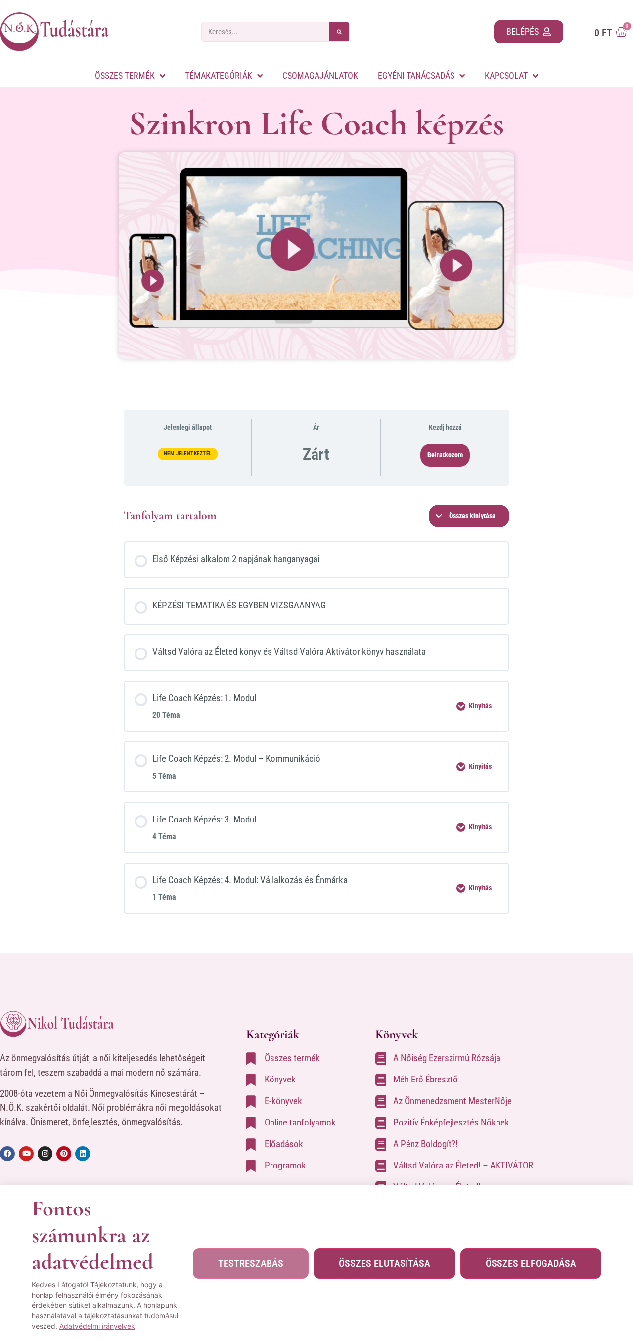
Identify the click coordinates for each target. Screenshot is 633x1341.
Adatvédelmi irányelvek (97, 1326)
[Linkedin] (82, 1153)
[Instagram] (45, 1153)
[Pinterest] (63, 1153)
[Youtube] (26, 1153)
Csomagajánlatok (320, 75)
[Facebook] (7, 1153)
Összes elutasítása (384, 1263)
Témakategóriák (218, 75)
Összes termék (125, 75)
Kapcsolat (506, 75)
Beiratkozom (445, 455)
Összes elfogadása (531, 1263)
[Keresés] (339, 31)
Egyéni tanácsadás (416, 75)
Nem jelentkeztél (188, 453)
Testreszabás (250, 1263)
